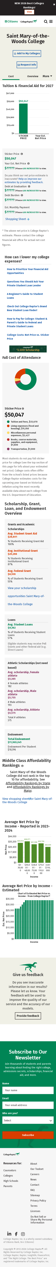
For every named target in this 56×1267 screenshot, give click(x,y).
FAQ (32, 1190)
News (33, 1179)
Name (5, 1083)
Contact (34, 1184)
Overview (32, 76)
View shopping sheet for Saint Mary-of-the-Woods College (27, 800)
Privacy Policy (38, 1200)
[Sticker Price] (22, 153)
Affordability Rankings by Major (31, 788)
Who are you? (10, 1113)
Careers (34, 1174)
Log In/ (26, 168)
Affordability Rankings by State (28, 783)
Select (7, 1120)
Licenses (35, 1211)
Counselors (9, 1170)
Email (5, 1098)
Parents (7, 1186)
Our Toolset (36, 1169)
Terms (33, 1205)
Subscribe (28, 1135)
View (29, 12)
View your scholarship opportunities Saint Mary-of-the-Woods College (26, 596)
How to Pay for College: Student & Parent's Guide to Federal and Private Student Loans (27, 322)
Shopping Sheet (16, 219)
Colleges (8, 1175)
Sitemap (35, 1195)
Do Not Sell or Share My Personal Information (41, 1219)
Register (34, 168)
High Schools (10, 1180)
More (46, 76)
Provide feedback (28, 1016)
